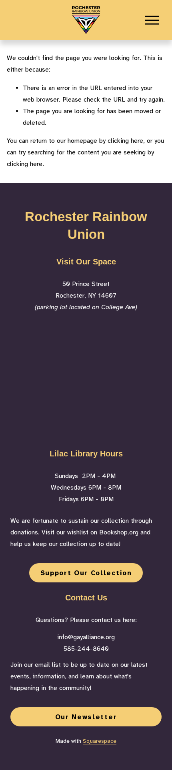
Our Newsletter (86, 717)
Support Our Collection (86, 573)
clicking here (125, 141)
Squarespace (99, 741)
